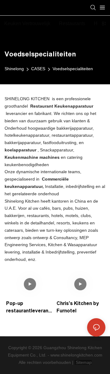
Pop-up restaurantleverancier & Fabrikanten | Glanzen (29, 308)
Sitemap (83, 362)
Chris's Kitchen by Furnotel (78, 307)
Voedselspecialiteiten (73, 68)
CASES (38, 68)
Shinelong (14, 68)
